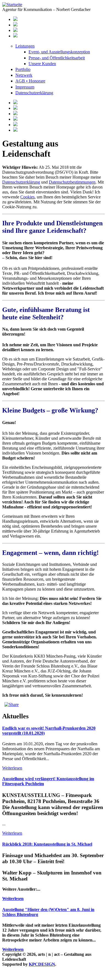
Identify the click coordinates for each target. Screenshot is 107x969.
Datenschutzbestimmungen (72, 182)
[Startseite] (12, 4)
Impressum (24, 87)
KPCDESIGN (42, 964)
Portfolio (22, 69)
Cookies (27, 197)
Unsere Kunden (42, 63)
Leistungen (25, 46)
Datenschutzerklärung (34, 92)
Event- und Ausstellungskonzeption (59, 51)
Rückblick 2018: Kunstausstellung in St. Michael (47, 844)
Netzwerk (23, 75)
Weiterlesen (12, 768)
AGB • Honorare (30, 81)
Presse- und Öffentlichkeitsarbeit (57, 58)
